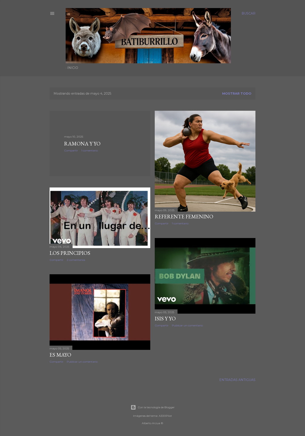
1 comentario (89, 150)
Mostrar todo (236, 93)
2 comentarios (76, 260)
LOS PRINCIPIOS (70, 252)
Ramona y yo (82, 143)
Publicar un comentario (187, 325)
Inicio (72, 68)
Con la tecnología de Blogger (156, 407)
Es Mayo (60, 354)
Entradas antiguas (237, 380)
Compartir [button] (71, 150)
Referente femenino (184, 216)
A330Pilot (165, 415)
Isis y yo (165, 318)
